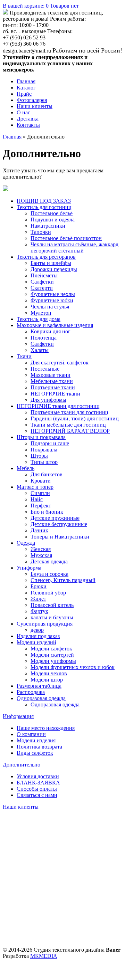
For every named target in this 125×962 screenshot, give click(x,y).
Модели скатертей (52, 655)
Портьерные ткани (53, 387)
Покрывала (44, 450)
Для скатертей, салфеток (60, 362)
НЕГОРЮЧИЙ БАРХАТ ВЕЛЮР (70, 431)
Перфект (41, 505)
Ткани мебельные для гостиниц (68, 425)
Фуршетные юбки (52, 300)
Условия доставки (38, 776)
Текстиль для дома (38, 319)
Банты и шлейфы (51, 263)
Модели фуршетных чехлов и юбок (73, 667)
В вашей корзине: (41, 6)
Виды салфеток (35, 753)
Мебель (25, 468)
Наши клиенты (34, 106)
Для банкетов (46, 474)
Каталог (26, 88)
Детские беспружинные (59, 524)
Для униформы (48, 400)
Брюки (39, 586)
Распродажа (31, 692)
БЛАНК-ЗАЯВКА (38, 782)
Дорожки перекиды (54, 269)
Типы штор (44, 462)
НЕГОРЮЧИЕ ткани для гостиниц (58, 406)
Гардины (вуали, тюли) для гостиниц (75, 418)
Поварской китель (52, 605)
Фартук (39, 611)
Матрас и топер (35, 487)
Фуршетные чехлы (53, 294)
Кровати (41, 481)
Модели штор (47, 680)
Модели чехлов (49, 673)
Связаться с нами (37, 795)
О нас (23, 112)
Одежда (26, 543)
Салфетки (42, 282)
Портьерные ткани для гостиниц (69, 412)
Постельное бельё (52, 213)
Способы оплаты (37, 789)
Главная (26, 81)
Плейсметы (44, 275)
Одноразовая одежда (41, 698)
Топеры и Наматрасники (60, 537)
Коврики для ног (50, 331)
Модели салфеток (51, 648)
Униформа (29, 568)
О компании (31, 734)
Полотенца (44, 338)
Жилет (38, 599)
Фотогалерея (32, 100)
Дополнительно (21, 765)
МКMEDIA (43, 956)
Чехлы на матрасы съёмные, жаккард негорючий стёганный (74, 247)
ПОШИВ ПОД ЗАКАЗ (44, 201)
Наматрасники (48, 226)
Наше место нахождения (46, 728)
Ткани (24, 356)
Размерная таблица (39, 686)
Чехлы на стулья (50, 306)
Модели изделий (36, 642)
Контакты (28, 125)
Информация (18, 716)
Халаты (40, 350)
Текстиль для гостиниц (44, 207)
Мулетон (41, 313)
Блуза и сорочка (49, 574)
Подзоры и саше (50, 443)
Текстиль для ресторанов (46, 257)
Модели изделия (36, 740)
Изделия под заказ (38, 636)
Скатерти (42, 288)
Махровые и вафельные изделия (55, 325)
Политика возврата (39, 747)
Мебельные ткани (52, 381)
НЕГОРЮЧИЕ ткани (55, 394)
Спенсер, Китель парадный (63, 580)
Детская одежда (49, 561)
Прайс (24, 94)
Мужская (41, 555)
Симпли (40, 493)
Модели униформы (53, 661)
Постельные (45, 369)
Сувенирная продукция (45, 624)
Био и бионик (47, 512)
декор (37, 630)
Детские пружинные (55, 518)
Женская (41, 549)
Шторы (39, 456)
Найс (37, 499)
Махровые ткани (50, 375)
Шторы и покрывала (41, 437)
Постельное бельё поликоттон (66, 238)
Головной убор (48, 593)
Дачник (39, 530)
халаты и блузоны (52, 617)
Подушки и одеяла (53, 219)
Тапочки (41, 232)
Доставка (28, 119)
